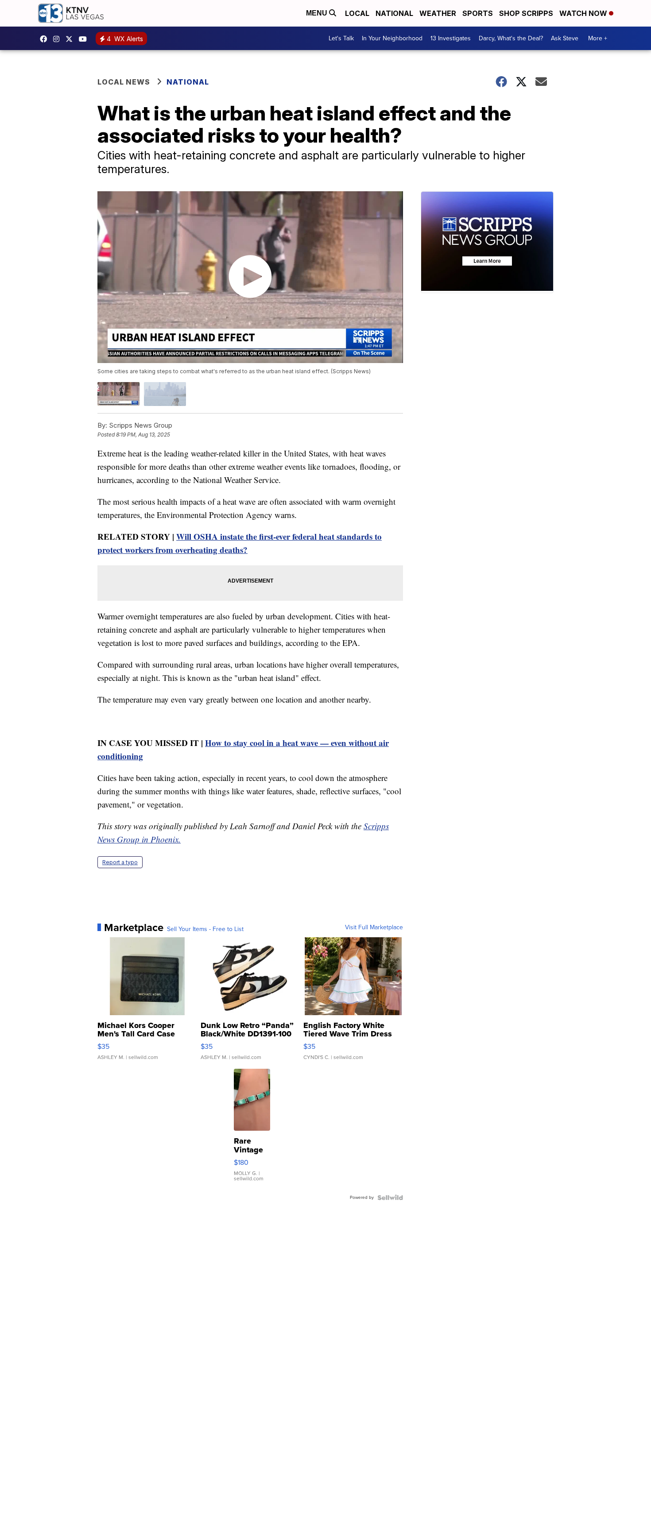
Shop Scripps (526, 13)
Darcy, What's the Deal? (511, 38)
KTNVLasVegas (45, 39)
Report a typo (120, 862)
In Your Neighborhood (392, 38)
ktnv (58, 39)
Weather (437, 13)
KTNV (71, 39)
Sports (477, 13)
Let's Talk (341, 38)
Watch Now (584, 13)
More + (597, 38)
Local (357, 13)
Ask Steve (564, 38)
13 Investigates (450, 38)
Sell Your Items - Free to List (205, 929)
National (394, 13)
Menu (317, 13)
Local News (123, 81)
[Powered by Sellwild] (390, 1197)
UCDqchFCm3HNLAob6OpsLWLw (85, 39)
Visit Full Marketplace (374, 927)
